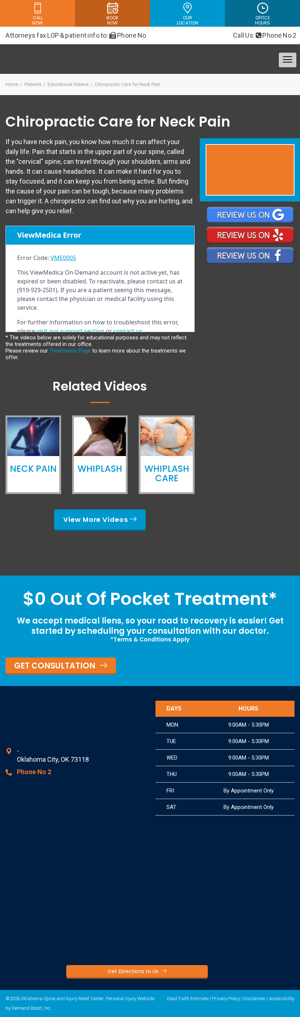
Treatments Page (70, 350)
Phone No (131, 35)
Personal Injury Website (130, 998)
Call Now (37, 20)
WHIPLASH (100, 469)
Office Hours (262, 20)
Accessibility (282, 998)
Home (11, 84)
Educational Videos (68, 84)
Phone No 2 (279, 35)
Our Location (187, 20)
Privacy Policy (226, 998)
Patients (33, 84)
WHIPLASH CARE (167, 473)
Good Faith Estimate (188, 998)
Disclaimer (254, 998)
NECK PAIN (33, 469)
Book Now (112, 20)
